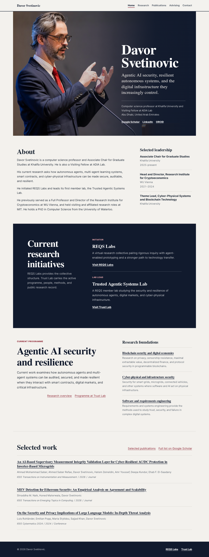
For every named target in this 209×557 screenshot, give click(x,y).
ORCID (160, 121)
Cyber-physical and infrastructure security (148, 377)
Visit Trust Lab (101, 307)
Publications (159, 5)
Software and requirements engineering (146, 401)
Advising (174, 5)
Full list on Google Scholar (175, 448)
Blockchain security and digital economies (148, 353)
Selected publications (142, 448)
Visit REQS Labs (102, 264)
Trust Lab (186, 549)
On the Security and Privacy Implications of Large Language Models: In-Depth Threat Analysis (84, 512)
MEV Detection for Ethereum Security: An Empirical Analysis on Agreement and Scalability (81, 489)
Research (143, 5)
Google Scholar (130, 121)
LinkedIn (148, 121)
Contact (187, 5)
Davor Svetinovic (28, 5)
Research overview (59, 395)
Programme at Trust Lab (90, 395)
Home (131, 5)
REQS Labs (172, 549)
